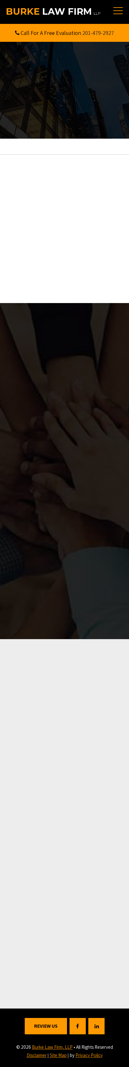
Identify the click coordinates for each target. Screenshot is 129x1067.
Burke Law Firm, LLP (52, 1047)
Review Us (46, 1026)
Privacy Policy (89, 1055)
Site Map (58, 1055)
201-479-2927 (98, 32)
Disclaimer (37, 1055)
